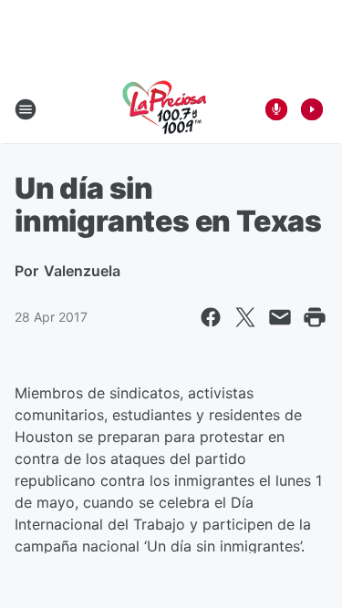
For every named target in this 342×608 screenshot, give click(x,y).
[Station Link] (165, 109)
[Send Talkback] (276, 109)
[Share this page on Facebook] (210, 317)
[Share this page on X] (245, 317)
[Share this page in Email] (280, 317)
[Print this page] (314, 317)
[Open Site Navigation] (25, 109)
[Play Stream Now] (312, 109)
